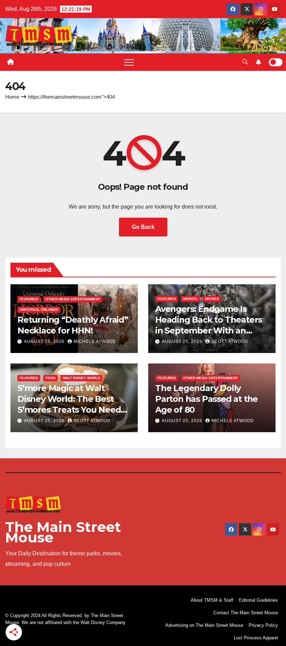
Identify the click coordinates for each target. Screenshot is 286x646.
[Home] (10, 62)
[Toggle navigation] (129, 62)
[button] (245, 62)
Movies (212, 299)
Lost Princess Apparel (256, 637)
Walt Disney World (81, 378)
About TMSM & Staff (212, 600)
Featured (29, 299)
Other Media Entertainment (72, 299)
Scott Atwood (229, 341)
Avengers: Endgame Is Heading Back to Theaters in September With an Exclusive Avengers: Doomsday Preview (208, 331)
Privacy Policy (263, 625)
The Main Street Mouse (63, 532)
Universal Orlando (39, 309)
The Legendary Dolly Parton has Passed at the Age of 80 (206, 399)
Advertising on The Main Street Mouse (204, 625)
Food (50, 378)
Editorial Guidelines (258, 600)
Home (12, 97)
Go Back (143, 227)
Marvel (190, 299)
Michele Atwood (95, 341)
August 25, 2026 (45, 341)
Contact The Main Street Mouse (245, 612)
